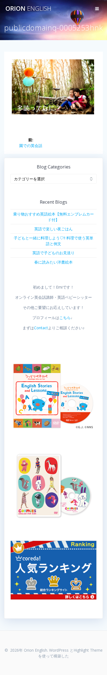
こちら (65, 317)
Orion (28, 8)
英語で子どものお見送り (53, 252)
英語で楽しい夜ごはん (53, 228)
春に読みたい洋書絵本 (53, 262)
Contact (41, 327)
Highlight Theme (88, 650)
